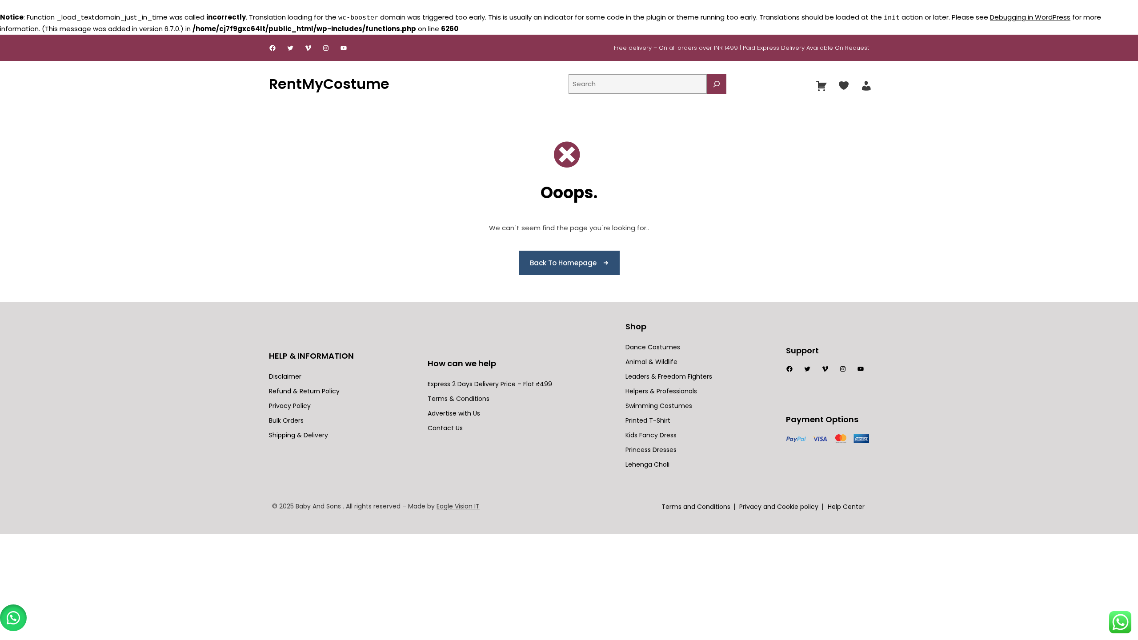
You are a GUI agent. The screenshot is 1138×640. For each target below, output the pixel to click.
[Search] (716, 84)
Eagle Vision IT (458, 506)
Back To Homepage (563, 263)
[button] (13, 617)
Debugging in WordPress (1030, 17)
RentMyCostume (329, 84)
